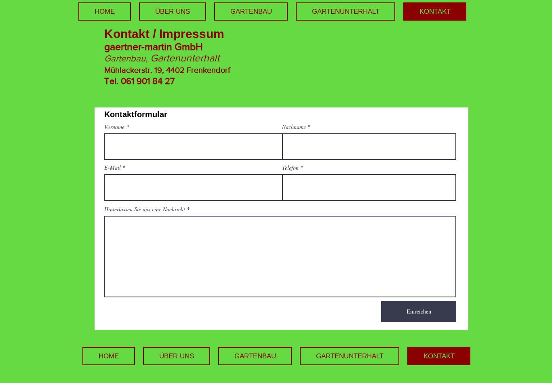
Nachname (294, 127)
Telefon (290, 167)
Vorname (114, 127)
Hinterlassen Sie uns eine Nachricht (144, 209)
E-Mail (112, 167)
